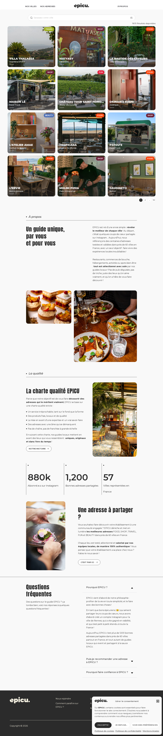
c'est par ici (87, 562)
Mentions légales (151, 731)
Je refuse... (121, 725)
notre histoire (37, 448)
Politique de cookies (104, 731)
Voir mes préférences (145, 725)
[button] (158, 701)
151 (154, 200)
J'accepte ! (103, 725)
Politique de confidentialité (128, 731)
